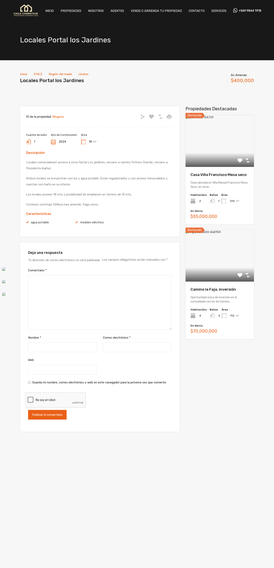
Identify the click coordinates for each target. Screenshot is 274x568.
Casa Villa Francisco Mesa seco (219, 174)
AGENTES (117, 11)
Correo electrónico (117, 337)
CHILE (38, 74)
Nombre (34, 337)
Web (31, 360)
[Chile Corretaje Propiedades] (26, 16)
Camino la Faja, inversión (213, 289)
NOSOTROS (96, 11)
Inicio (23, 74)
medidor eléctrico (92, 222)
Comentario (37, 270)
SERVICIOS (218, 11)
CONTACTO (197, 11)
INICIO (49, 11)
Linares (83, 74)
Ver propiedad (220, 156)
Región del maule (60, 74)
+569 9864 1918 (250, 10)
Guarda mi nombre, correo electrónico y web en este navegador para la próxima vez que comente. (99, 382)
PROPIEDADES (71, 11)
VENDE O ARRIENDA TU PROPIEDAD (156, 11)
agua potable (40, 222)
